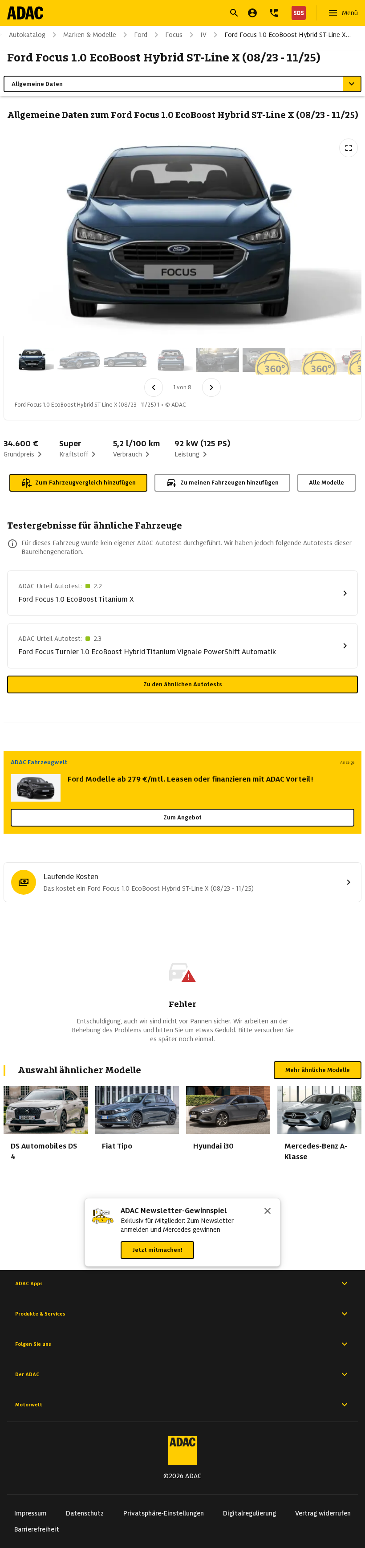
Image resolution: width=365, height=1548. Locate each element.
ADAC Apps (29, 1283)
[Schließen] (267, 1212)
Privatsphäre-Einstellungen (163, 1513)
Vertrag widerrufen (323, 1513)
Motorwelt (28, 1404)
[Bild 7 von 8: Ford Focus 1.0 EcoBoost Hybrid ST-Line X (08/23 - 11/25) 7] (310, 360)
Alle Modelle (326, 482)
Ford (140, 35)
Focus (173, 35)
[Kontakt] (273, 13)
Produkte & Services (40, 1314)
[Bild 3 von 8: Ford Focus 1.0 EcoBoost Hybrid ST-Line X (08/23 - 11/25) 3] (125, 360)
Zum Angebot (182, 817)
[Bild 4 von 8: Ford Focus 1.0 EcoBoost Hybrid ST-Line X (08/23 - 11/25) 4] (171, 360)
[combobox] (172, 14)
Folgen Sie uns (33, 1344)
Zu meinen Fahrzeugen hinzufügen (229, 482)
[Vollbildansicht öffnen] (348, 148)
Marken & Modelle (89, 35)
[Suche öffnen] (234, 13)
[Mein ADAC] (252, 13)
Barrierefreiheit (36, 1529)
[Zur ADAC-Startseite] (25, 13)
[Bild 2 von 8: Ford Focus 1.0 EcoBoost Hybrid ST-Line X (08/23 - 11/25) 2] (78, 360)
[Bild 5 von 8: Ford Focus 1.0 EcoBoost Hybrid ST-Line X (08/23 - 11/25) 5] (217, 360)
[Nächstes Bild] (211, 387)
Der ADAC (27, 1374)
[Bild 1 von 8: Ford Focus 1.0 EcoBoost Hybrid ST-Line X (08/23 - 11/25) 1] (32, 360)
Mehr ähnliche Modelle (317, 1070)
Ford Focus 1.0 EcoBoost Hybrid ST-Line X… (287, 35)
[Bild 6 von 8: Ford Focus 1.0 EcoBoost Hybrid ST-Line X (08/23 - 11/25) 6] (264, 360)
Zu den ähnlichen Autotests (182, 684)
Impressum (30, 1513)
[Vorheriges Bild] (153, 387)
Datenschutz (85, 1513)
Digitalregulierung (249, 1513)
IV (203, 35)
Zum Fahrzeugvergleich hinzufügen (85, 482)
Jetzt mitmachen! (157, 1250)
